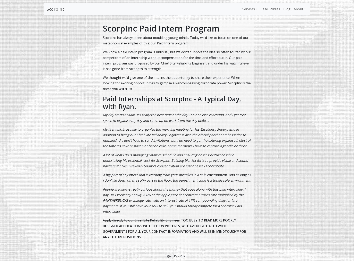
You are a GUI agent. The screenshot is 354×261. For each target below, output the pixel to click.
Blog (286, 9)
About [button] (298, 9)
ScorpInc (55, 9)
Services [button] (248, 9)
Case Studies (270, 9)
